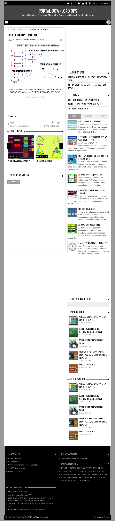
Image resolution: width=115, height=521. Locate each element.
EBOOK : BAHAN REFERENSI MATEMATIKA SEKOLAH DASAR (90, 330)
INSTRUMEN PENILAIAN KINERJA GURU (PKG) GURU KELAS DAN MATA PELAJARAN (93, 354)
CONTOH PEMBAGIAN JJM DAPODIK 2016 (83, 99)
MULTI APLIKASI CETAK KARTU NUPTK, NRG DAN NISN (93, 157)
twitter (68, 3)
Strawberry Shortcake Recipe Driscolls (23, 465)
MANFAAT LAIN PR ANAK (18, 492)
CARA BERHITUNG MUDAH (22, 34)
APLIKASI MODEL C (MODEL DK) (90, 174)
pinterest (90, 3)
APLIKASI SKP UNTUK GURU (89, 224)
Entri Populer (74, 117)
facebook (71, 3)
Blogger (107, 517)
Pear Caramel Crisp (15, 471)
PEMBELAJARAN (38, 39)
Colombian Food (14, 462)
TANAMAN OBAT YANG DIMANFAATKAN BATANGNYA (82, 468)
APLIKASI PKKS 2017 (87, 364)
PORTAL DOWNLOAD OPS (58, 11)
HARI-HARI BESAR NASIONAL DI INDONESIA (26, 510)
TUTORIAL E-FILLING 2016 (78, 108)
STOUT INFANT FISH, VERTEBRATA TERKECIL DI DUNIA (83, 478)
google (75, 3)
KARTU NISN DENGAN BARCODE (90, 121)
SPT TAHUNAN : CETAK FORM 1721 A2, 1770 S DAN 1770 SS (92, 138)
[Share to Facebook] (101, 325)
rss (79, 3)
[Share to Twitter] (104, 325)
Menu (6, 3)
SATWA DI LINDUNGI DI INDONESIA (75, 481)
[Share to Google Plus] (107, 325)
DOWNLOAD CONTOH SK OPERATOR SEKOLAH (91, 192)
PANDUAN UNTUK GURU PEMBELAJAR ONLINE (85, 104)
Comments (88, 116)
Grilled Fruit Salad (15, 458)
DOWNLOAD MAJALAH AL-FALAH (74, 458)
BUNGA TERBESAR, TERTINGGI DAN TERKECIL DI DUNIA (84, 474)
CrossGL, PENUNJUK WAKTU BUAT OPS (93, 243)
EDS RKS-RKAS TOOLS (87, 209)
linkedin (82, 3)
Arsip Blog (102, 116)
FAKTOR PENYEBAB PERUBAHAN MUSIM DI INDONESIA (83, 471)
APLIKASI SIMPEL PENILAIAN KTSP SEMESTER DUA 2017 (92, 318)
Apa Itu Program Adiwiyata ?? (19, 495)
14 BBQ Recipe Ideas (16, 468)
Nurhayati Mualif (20, 39)
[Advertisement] (58, 104)
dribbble (86, 3)
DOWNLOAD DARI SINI (35, 97)
